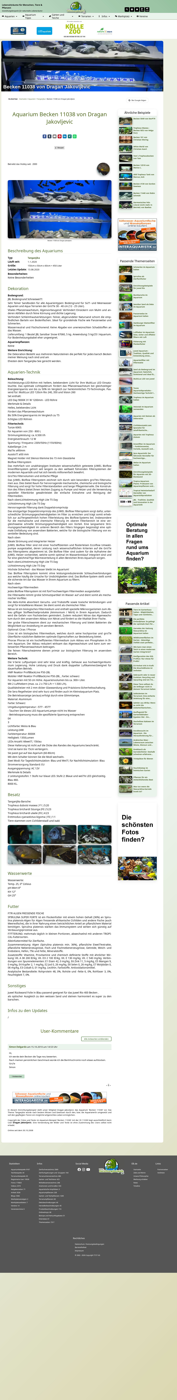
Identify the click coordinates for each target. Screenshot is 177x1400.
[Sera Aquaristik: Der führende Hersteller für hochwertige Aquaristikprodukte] (125, 458)
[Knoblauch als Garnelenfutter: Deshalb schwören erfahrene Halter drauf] (125, 754)
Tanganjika (41, 99)
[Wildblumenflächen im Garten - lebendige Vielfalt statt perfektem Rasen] (125, 642)
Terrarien (86, 16)
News (135, 1182)
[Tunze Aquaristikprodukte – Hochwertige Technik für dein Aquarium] (125, 393)
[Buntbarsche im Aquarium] (125, 300)
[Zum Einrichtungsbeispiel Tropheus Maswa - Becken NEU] (125, 133)
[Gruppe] (94, 843)
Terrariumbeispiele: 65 (19, 1176)
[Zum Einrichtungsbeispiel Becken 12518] (125, 170)
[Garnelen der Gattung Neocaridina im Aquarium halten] (125, 633)
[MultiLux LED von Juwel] (125, 384)
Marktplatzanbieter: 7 (19, 1202)
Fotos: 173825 (16, 1182)
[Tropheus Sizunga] (24, 863)
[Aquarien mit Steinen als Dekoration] (125, 421)
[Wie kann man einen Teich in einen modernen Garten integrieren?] (125, 652)
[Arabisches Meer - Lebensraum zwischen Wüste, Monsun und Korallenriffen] (125, 745)
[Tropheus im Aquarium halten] (125, 402)
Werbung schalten (140, 1179)
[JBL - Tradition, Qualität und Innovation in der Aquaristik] (125, 505)
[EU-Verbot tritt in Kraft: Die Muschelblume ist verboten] (125, 670)
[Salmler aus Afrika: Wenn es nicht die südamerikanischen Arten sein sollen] (125, 708)
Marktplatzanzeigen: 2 (19, 1199)
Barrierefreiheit (80, 1247)
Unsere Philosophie (140, 1176)
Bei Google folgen (139, 100)
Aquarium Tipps (30, 16)
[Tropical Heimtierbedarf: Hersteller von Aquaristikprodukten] (125, 495)
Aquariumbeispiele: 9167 (20, 1169)
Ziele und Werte (139, 1173)
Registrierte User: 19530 (20, 1179)
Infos (104, 16)
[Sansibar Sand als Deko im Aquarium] (125, 309)
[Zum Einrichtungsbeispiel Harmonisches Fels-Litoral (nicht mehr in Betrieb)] (125, 207)
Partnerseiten (162, 1169)
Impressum (79, 1251)
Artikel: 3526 (15, 1192)
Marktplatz (123, 16)
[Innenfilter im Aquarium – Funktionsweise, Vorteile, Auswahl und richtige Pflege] (125, 449)
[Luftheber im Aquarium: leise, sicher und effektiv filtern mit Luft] (125, 337)
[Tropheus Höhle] (59, 237)
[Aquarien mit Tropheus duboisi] (125, 439)
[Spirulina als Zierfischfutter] (125, 281)
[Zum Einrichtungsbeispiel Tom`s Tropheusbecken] (125, 161)
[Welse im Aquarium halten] (125, 467)
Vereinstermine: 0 (17, 1209)
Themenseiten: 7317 (46, 1222)
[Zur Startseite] (111, 1173)
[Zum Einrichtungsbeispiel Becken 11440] (125, 198)
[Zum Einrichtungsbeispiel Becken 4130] (125, 189)
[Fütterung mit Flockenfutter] (125, 346)
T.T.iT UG (97, 1255)
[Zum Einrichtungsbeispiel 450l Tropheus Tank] (125, 179)
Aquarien (10, 16)
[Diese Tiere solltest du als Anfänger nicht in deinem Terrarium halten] (125, 689)
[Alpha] (59, 843)
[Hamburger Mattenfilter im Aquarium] (125, 328)
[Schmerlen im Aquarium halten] (125, 272)
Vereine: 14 (15, 1206)
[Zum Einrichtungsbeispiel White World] (125, 151)
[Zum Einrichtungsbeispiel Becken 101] (125, 142)
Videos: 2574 (16, 1186)
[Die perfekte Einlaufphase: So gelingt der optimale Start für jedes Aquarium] (125, 624)
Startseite (23, 99)
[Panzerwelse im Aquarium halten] (125, 318)
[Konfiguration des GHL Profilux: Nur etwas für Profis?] (125, 661)
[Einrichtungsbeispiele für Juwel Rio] (125, 290)
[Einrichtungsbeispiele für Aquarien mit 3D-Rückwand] (125, 477)
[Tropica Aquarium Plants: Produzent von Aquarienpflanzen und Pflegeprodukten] (125, 486)
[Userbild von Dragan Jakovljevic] (104, 174)
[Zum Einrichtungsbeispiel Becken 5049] (125, 123)
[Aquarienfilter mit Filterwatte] (125, 365)
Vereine (143, 16)
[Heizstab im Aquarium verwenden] (125, 411)
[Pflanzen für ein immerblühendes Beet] (125, 782)
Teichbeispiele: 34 (17, 1173)
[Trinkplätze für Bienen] (125, 763)
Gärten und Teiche (58, 16)
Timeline (136, 1186)
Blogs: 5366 (15, 1196)
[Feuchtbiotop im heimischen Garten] (125, 773)
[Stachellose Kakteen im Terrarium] (125, 726)
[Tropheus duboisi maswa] (24, 843)
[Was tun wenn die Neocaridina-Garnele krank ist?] (125, 791)
